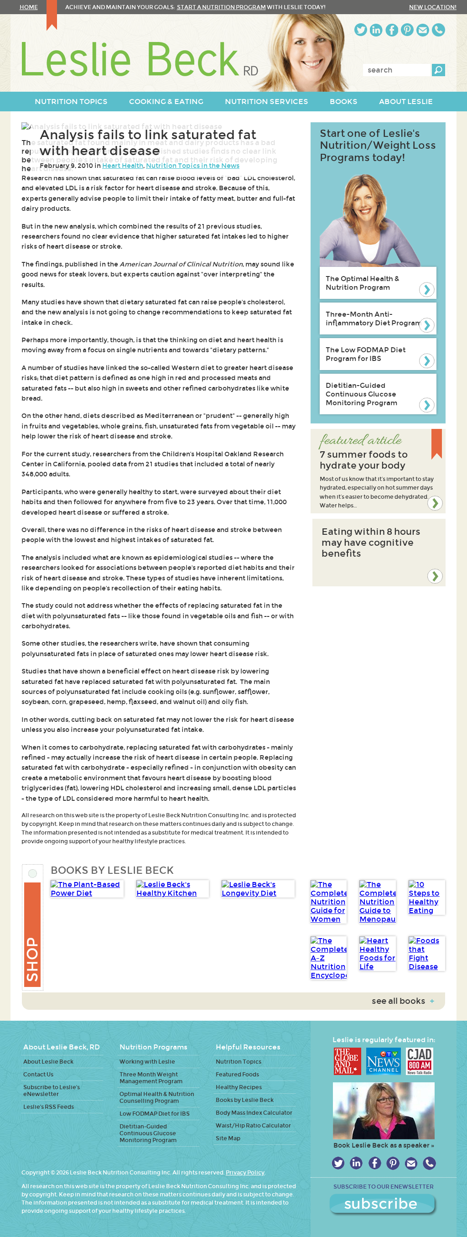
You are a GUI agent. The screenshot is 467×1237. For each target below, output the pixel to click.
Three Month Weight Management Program (150, 1078)
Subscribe (383, 1205)
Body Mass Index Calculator (254, 1112)
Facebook (391, 30)
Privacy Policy (245, 1172)
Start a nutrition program (221, 7)
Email (422, 30)
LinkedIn (376, 30)
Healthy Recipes (239, 1087)
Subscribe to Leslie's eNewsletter (51, 1090)
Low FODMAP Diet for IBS (154, 1113)
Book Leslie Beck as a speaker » (383, 1145)
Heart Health (122, 166)
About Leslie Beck (48, 1061)
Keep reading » (378, 471)
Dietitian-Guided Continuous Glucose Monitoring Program (361, 394)
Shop (33, 927)
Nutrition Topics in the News (192, 166)
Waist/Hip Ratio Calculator (253, 1125)
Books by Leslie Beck (245, 1099)
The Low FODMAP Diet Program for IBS (365, 354)
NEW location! (433, 7)
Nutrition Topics (238, 1061)
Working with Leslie (147, 1061)
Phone (438, 30)
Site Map (228, 1138)
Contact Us (38, 1074)
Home (29, 7)
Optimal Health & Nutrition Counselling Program (156, 1097)
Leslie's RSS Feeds (48, 1106)
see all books (403, 1001)
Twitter (360, 30)
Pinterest (407, 30)
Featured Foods (237, 1074)
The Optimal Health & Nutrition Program (363, 283)
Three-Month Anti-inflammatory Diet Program (374, 318)
